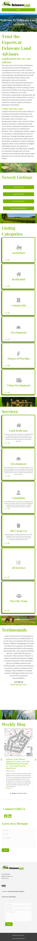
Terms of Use (22, 938)
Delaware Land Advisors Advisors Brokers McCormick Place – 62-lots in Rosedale (18, 761)
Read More (9, 784)
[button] (18, 187)
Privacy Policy (15, 938)
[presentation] (17, 707)
